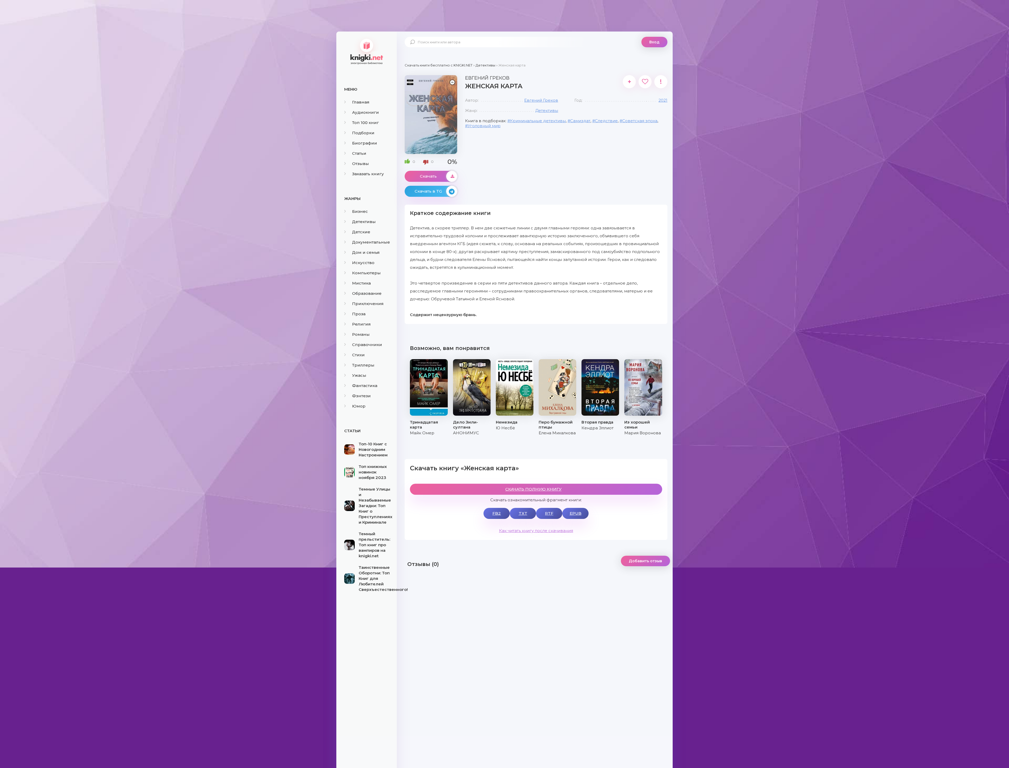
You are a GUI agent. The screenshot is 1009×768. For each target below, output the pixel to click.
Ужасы (359, 375)
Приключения (368, 303)
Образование (367, 293)
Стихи (358, 354)
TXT (523, 513)
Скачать (428, 176)
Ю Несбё (505, 427)
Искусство (363, 262)
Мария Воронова (642, 432)
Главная (360, 102)
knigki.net (366, 51)
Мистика (361, 283)
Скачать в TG (428, 191)
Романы (361, 334)
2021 (662, 100)
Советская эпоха (639, 120)
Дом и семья (366, 252)
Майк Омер (422, 432)
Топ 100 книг (365, 122)
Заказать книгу (368, 173)
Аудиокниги (365, 112)
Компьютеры (366, 272)
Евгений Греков (541, 100)
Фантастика (364, 385)
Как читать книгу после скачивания (536, 530)
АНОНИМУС (466, 432)
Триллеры (363, 365)
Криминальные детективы (538, 120)
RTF (549, 513)
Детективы (364, 221)
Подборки (363, 132)
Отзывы (360, 163)
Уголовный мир (484, 125)
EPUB (575, 513)
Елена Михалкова (557, 432)
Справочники (367, 344)
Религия (361, 324)
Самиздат (580, 120)
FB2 (496, 513)
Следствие (606, 120)
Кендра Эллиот (597, 427)
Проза (358, 313)
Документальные (371, 242)
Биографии (364, 143)
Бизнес (360, 211)
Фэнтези (361, 395)
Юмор (358, 406)
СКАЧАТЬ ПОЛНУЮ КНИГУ (533, 489)
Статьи (359, 153)
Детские (361, 231)
